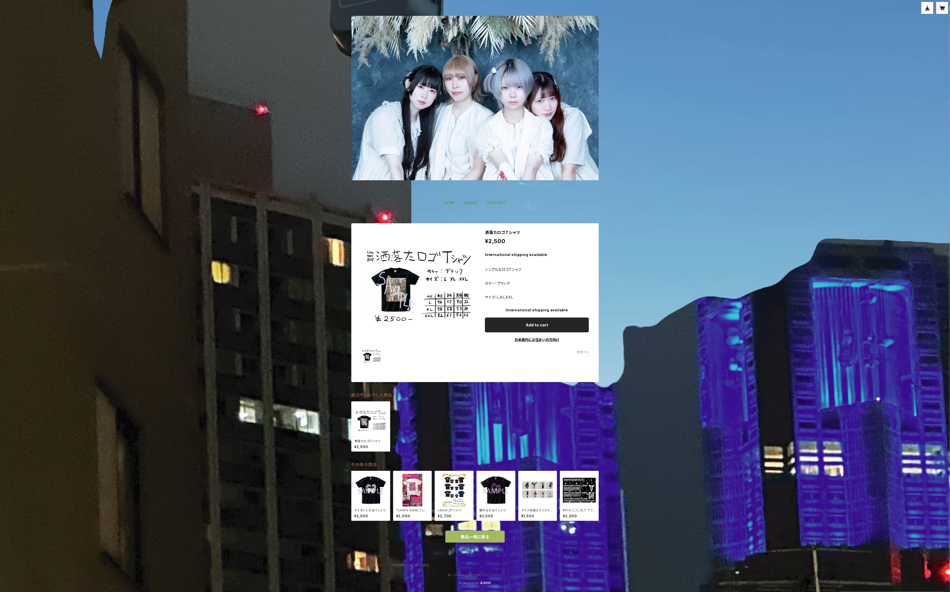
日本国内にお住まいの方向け (537, 340)
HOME (449, 203)
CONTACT (496, 203)
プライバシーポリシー (369, 565)
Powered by (469, 583)
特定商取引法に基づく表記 (410, 565)
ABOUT (471, 203)
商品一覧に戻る (475, 536)
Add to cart (537, 324)
